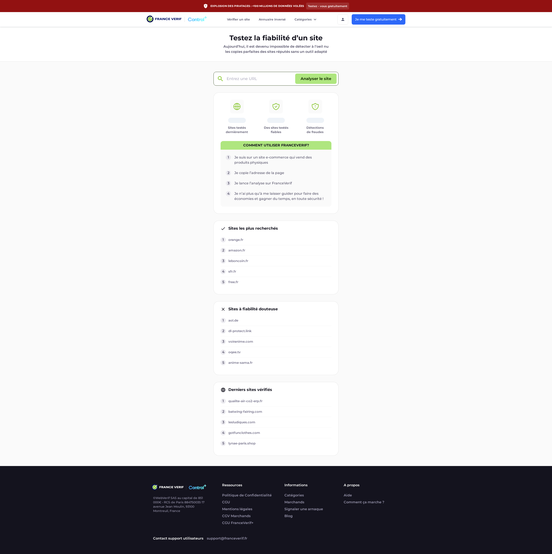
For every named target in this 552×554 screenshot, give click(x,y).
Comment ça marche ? (364, 502)
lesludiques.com (241, 422)
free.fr (233, 282)
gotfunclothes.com (244, 433)
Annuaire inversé (272, 19)
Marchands (294, 502)
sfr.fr (232, 271)
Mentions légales (237, 509)
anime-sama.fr (240, 363)
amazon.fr (236, 250)
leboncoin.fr (238, 261)
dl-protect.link (240, 331)
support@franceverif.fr (227, 538)
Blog (288, 516)
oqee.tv (234, 352)
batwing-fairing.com (245, 412)
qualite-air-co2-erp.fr (245, 401)
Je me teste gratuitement (376, 19)
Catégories (303, 19)
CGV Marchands (236, 516)
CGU (226, 502)
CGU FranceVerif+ (237, 523)
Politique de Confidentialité (247, 495)
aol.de (233, 320)
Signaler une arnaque (303, 509)
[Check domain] (220, 79)
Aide (348, 495)
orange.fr (235, 240)
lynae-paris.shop (242, 443)
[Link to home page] (164, 19)
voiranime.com (240, 341)
